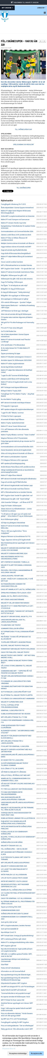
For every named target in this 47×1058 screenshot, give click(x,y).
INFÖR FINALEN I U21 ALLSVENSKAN (14, 874)
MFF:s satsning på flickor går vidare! (13, 939)
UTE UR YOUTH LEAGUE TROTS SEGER (14, 878)
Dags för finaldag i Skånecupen (12, 282)
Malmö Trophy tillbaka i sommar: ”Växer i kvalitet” (18, 435)
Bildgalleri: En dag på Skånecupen (13, 289)
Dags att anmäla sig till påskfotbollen (14, 250)
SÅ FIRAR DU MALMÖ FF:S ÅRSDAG (13, 772)
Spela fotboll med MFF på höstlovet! (13, 990)
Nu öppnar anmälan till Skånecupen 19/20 (15, 997)
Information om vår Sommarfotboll (13, 971)
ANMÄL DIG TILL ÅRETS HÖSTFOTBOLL (14, 596)
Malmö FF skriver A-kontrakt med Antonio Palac (17, 272)
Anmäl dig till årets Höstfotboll (11, 367)
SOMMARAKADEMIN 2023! (10, 910)
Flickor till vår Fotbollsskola (10, 968)
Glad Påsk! (4, 964)
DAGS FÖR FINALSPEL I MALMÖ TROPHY (15, 652)
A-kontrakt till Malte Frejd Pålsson (12, 419)
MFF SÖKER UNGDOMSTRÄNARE (12, 599)
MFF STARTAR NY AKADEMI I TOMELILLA (15, 562)
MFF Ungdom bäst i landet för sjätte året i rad (16, 495)
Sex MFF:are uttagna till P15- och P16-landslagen (17, 986)
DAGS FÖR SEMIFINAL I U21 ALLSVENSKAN (16, 898)
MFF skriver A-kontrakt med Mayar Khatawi (16, 403)
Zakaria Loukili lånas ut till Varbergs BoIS (15, 379)
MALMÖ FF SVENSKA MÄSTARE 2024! (14, 553)
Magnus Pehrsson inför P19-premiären (14, 438)
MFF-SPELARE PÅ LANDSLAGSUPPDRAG (15, 863)
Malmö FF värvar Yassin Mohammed (13, 426)
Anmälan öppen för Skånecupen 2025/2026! (16, 360)
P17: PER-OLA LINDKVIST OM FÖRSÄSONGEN (16, 789)
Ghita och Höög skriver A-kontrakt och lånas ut (17, 453)
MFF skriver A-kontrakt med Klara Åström (15, 489)
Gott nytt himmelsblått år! (9, 929)
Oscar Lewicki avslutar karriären (12, 262)
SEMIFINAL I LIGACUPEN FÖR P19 (12, 710)
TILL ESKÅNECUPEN (23, 188)
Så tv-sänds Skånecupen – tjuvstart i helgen (16, 302)
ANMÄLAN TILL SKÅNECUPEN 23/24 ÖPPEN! (16, 890)
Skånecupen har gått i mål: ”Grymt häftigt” (15, 499)
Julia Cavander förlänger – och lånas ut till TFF (17, 502)
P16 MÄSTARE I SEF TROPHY (11, 625)
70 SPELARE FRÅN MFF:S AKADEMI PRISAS (16, 642)
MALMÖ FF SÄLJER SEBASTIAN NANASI (15, 603)
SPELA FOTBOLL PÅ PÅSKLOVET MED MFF (15, 775)
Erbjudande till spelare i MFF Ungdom (14, 983)
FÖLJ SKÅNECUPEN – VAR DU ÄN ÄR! (14, 849)
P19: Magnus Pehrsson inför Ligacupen (14, 460)
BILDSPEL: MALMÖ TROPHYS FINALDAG (15, 645)
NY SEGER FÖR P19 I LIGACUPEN (12, 760)
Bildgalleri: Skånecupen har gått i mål (14, 275)
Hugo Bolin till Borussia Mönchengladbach (16, 253)
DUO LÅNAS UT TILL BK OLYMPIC (12, 768)
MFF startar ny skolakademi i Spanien (14, 457)
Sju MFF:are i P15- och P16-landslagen (14, 1019)
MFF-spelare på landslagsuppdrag (13, 463)
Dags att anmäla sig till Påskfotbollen (14, 482)
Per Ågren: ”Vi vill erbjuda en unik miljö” (14, 285)
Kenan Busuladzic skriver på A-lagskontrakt (16, 450)
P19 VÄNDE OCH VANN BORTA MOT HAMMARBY (18, 698)
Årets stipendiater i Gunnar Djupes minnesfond (17, 207)
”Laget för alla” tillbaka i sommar (12, 413)
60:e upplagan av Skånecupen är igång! (14, 299)
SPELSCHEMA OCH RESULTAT (23, 144)
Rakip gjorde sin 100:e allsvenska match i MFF (17, 1029)
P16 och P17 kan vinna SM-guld (12, 328)
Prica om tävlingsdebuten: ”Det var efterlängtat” (17, 1026)
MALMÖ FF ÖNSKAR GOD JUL (11, 845)
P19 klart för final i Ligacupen (11, 416)
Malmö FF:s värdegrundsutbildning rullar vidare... (18, 942)
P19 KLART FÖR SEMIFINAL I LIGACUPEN (15, 746)
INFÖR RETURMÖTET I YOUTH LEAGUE (14, 881)
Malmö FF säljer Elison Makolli (11, 475)
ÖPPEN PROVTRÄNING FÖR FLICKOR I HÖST (16, 593)
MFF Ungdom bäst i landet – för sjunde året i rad (18, 269)
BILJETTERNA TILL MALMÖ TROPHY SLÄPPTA (17, 695)
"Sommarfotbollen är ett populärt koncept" (16, 993)
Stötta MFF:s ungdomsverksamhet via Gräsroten (17, 216)
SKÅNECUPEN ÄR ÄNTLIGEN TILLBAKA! (14, 914)
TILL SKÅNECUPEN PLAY (23, 129)
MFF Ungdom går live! (8, 946)
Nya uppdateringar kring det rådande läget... (16, 975)
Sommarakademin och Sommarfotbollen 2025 (17, 447)
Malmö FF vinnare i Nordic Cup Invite (13, 223)
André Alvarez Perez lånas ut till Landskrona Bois (18, 467)
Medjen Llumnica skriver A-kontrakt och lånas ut (17, 243)
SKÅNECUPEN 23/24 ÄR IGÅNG (12, 842)
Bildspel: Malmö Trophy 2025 (11, 391)
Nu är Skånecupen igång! (9, 519)
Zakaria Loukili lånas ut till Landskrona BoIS (16, 235)
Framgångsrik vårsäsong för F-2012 (13, 204)
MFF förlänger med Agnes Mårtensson (14, 387)
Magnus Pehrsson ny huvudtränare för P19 (15, 536)
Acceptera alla (36, 1053)
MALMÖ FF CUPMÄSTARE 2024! (12, 702)
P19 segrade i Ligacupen (9, 406)
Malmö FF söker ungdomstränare (12, 363)
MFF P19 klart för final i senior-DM (12, 1000)
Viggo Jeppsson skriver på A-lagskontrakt (15, 540)
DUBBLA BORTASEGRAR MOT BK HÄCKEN (15, 714)
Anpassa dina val (8, 1048)
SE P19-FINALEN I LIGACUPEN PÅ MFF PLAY (16, 692)
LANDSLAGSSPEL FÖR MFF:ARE (12, 576)
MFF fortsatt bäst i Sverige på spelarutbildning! (17, 936)
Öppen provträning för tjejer (10, 353)
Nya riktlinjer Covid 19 (8, 932)
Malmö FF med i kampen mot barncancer (15, 219)
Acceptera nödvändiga (18, 1053)
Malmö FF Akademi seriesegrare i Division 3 (16, 357)
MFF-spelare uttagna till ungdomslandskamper (17, 409)
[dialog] (23, 1044)
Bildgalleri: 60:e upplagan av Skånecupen (15, 295)
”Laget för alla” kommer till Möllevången (15, 375)
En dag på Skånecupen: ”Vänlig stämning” (15, 292)
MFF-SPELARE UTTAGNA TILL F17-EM (14, 717)
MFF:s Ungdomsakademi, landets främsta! (16, 925)
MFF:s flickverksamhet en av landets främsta (16, 265)
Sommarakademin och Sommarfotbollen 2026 (17, 231)
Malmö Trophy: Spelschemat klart (12, 423)
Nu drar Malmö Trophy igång (11, 399)
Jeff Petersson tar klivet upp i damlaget (14, 311)
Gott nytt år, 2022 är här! (9, 922)
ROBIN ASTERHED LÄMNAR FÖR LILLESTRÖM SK (18, 818)
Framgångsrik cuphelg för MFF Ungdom (15, 1022)
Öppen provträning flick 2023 (11, 907)
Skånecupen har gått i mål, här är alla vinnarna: (17, 279)
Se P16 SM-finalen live (8, 331)
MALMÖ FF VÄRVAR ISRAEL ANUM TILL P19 (16, 616)
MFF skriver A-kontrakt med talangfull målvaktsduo (18, 479)
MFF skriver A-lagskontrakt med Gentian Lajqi (17, 485)
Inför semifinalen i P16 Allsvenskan (13, 345)
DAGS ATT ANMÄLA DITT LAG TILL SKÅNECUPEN (18, 589)
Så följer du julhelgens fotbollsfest (13, 523)
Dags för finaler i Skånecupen (11, 506)
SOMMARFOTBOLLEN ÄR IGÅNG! (12, 628)
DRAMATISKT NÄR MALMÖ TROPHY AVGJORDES (18, 649)
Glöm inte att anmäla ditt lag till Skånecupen (16, 314)
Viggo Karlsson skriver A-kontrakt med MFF (16, 247)
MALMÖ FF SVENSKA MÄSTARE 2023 (14, 866)
